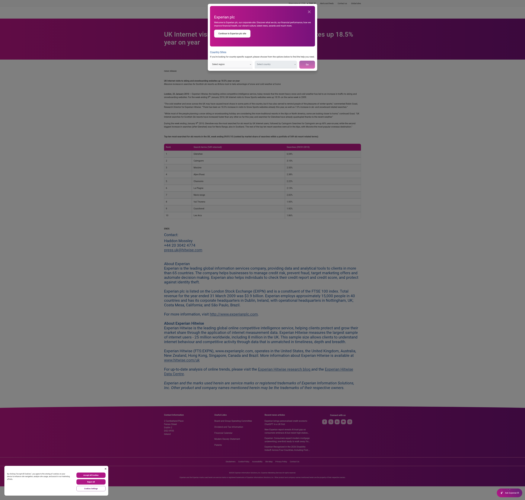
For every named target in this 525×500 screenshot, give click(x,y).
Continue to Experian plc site (232, 33)
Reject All (91, 482)
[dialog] (262, 250)
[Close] (309, 12)
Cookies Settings (91, 489)
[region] (56, 481)
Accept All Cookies (91, 475)
